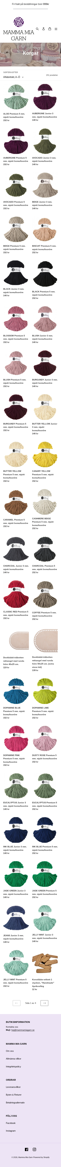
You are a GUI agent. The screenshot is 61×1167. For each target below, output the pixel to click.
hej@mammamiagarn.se (22, 1030)
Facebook (11, 1123)
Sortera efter (10, 72)
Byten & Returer (13, 1094)
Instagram (11, 1130)
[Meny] (56, 29)
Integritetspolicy (13, 1066)
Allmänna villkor (13, 1058)
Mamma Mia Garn (25, 1157)
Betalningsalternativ (15, 1102)
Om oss (10, 1051)
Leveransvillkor (13, 1087)
